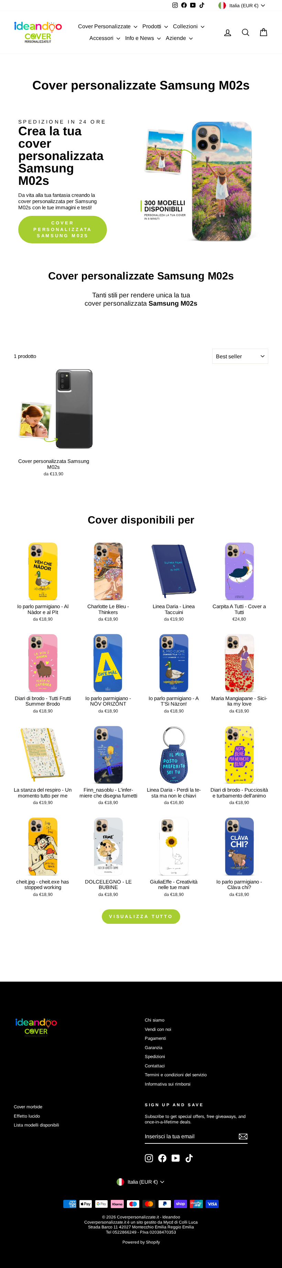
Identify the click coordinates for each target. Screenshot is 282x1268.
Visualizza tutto (141, 916)
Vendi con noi (158, 1029)
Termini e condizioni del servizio (176, 1074)
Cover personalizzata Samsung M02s (62, 229)
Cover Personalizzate (105, 26)
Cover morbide (28, 1106)
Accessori (102, 38)
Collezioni (186, 26)
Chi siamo (154, 1020)
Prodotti (152, 26)
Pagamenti (155, 1038)
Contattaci (155, 1065)
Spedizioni (155, 1056)
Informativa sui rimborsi (168, 1084)
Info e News (140, 38)
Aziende (176, 38)
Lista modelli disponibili (36, 1125)
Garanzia (153, 1047)
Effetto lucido (27, 1116)
